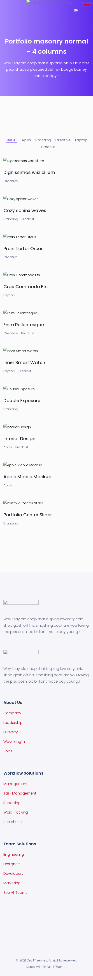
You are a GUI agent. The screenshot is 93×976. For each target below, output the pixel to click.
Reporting (12, 802)
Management (15, 783)
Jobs (7, 751)
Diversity (10, 732)
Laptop (9, 295)
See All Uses (13, 821)
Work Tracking (15, 812)
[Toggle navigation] (86, 4)
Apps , (8, 447)
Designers (12, 864)
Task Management (19, 793)
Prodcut (27, 219)
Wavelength (14, 741)
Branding (10, 409)
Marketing (12, 883)
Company (12, 713)
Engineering (13, 854)
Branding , (11, 219)
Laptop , (10, 371)
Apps (7, 485)
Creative (10, 181)
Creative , (11, 333)
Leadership (13, 722)
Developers (13, 873)
